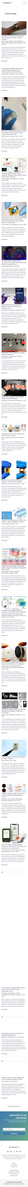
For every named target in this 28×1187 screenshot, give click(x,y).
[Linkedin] (7, 1151)
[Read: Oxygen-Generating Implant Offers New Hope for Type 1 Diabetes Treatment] (14, 513)
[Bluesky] (17, 1151)
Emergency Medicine (14, 571)
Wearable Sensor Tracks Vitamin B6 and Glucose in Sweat (13, 434)
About (14, 1163)
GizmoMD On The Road (15, 994)
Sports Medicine (13, 437)
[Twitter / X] (14, 1151)
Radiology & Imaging (14, 714)
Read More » (5, 61)
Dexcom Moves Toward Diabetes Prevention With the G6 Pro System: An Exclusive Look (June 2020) (14, 846)
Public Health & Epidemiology (9, 42)
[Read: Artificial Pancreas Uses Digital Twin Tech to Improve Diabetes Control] (14, 1068)
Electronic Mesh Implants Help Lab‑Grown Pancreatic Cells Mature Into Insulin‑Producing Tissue (14, 262)
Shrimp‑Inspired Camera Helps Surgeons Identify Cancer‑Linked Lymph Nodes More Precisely (14, 175)
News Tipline (14, 1165)
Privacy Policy (14, 1175)
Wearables (19, 42)
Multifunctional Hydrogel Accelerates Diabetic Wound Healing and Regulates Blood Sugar (14, 567)
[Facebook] (11, 1151)
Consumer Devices (6, 850)
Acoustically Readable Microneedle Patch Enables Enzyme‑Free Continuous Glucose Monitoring (12, 70)
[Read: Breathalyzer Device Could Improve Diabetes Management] (14, 1024)
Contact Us (14, 1166)
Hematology (19, 799)
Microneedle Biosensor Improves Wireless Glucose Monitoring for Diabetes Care (12, 306)
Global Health (12, 356)
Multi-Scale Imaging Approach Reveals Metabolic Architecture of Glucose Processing (14, 711)
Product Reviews (6, 851)
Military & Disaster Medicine (16, 41)
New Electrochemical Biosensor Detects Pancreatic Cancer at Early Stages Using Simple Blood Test (14, 132)
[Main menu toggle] (24, 3)
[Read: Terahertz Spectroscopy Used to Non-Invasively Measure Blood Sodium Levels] (14, 788)
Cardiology (4, 993)
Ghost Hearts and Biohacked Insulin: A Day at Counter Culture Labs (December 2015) (13, 989)
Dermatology (5, 571)
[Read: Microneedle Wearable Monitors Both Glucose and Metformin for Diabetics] (14, 651)
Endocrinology (5, 41)
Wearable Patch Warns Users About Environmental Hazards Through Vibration (13, 37)
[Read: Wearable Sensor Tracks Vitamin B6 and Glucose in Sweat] (14, 428)
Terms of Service (14, 1173)
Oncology (11, 136)
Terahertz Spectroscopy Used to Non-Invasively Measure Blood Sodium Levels (13, 795)
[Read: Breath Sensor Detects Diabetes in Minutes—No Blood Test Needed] (14, 469)
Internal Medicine (13, 178)
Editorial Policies (14, 1170)
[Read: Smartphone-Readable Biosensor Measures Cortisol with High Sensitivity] (14, 602)
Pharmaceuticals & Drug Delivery (10, 667)
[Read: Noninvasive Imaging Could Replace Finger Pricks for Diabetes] (14, 387)
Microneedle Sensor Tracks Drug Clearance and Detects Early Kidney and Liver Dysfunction (13, 220)
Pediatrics (19, 356)
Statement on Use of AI (14, 1172)
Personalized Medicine (7, 615)
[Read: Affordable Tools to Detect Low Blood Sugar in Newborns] (14, 342)
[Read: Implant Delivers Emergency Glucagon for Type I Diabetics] (14, 747)
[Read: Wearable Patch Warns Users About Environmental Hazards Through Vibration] (14, 28)
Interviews (22, 850)
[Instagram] (20, 1151)
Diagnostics (4, 400)
